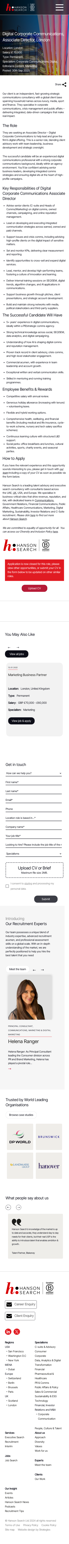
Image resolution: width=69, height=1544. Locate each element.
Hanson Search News (17, 1502)
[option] (34, 699)
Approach (40, 1437)
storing (28, 883)
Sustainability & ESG (46, 1396)
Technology (41, 1400)
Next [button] (18, 647)
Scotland (13, 1400)
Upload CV (34, 588)
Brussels (13, 1387)
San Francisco (16, 1351)
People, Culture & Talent (48, 1428)
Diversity (39, 1441)
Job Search (11, 1460)
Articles (9, 1497)
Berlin (11, 1382)
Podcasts (10, 1506)
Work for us (41, 1450)
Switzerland (14, 1378)
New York (13, 1360)
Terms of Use (12, 1525)
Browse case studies (21, 1114)
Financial (39, 1369)
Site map (10, 1529)
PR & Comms (42, 1382)
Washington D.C (17, 1355)
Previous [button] (9, 647)
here (32, 515)
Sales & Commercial (46, 1391)
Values (38, 1446)
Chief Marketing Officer (24, 675)
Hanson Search (18, 518)
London (12, 1405)
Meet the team (17, 969)
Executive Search (14, 1437)
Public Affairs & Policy (46, 1387)
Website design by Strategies (34, 1529)
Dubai (11, 1369)
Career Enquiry (24, 1304)
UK (14, 492)
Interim (9, 1446)
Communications (44, 500)
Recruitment (11, 1441)
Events (9, 1493)
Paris (10, 1391)
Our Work (40, 1479)
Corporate (40, 1355)
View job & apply (21, 720)
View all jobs (17, 654)
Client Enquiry (24, 1316)
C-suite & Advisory (45, 1346)
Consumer (41, 1351)
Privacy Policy (30, 1525)
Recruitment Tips (14, 1511)
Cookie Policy (48, 1525)
